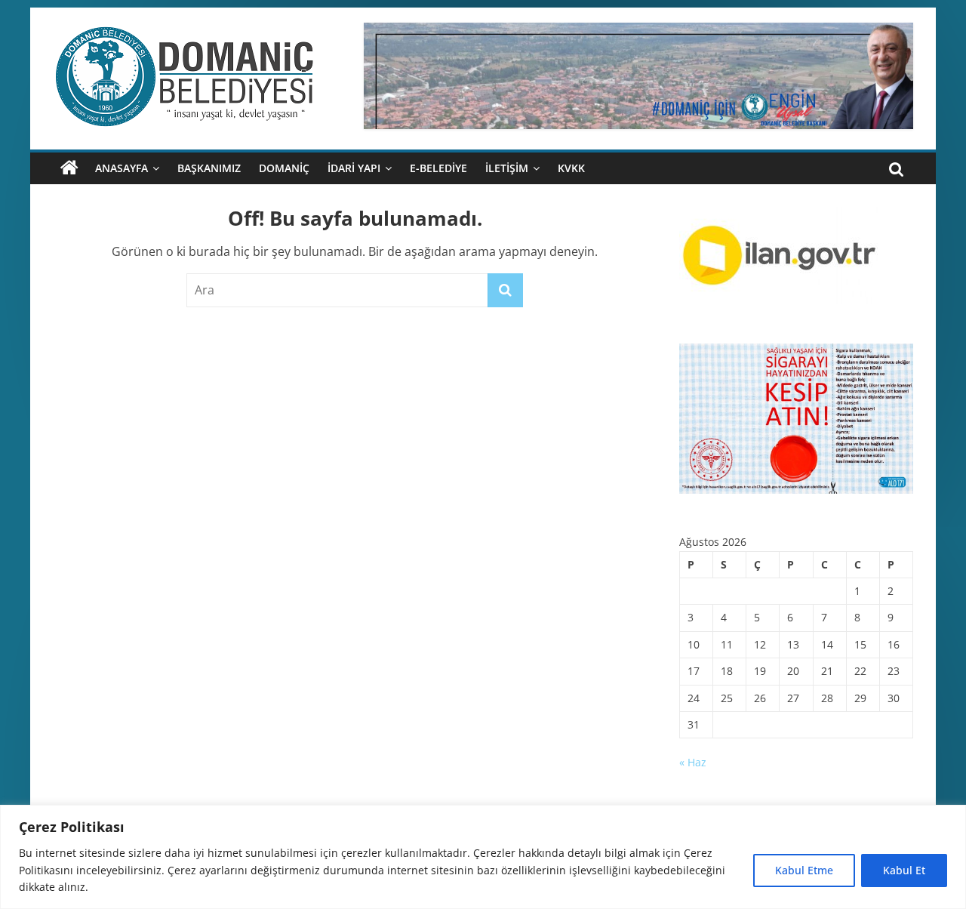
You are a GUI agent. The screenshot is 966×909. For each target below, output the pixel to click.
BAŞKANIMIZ (209, 168)
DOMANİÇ (284, 168)
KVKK (571, 168)
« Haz (692, 762)
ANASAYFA (121, 168)
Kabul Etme (804, 870)
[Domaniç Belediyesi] (69, 168)
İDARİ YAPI (354, 168)
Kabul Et (904, 870)
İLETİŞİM (506, 168)
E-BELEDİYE (438, 168)
